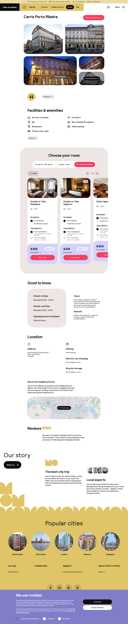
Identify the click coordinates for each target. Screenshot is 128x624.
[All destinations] (24, 7)
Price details (34, 252)
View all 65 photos (91, 78)
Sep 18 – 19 (49, 249)
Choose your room (92, 18)
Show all (31, 138)
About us (11, 465)
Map (77, 7)
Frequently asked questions (73, 572)
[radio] (31, 221)
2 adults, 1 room (64, 164)
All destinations (13, 572)
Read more (47, 97)
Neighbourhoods (57, 7)
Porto (32, 7)
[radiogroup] (42, 222)
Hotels (69, 7)
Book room (43, 258)
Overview (44, 7)
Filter (35, 173)
